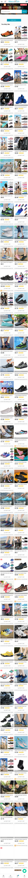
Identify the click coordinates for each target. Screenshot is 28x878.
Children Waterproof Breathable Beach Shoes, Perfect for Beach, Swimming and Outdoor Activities (21, 684)
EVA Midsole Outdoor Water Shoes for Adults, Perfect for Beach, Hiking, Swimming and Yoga (21, 240)
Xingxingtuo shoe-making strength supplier (7, 468)
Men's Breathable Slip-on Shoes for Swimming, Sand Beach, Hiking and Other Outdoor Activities (7, 551)
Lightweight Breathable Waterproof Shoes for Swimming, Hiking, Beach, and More (7, 329)
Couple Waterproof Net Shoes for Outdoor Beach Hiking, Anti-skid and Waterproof (21, 395)
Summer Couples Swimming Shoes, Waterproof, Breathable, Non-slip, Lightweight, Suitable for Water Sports (21, 728)
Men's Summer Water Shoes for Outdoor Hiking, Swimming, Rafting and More (7, 373)
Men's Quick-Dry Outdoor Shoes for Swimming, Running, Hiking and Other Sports (21, 551)
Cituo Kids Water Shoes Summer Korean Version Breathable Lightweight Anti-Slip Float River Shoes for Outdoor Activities (21, 706)
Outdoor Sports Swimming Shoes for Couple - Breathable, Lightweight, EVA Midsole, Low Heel (21, 329)
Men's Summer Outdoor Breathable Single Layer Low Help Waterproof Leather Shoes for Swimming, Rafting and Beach (7, 706)
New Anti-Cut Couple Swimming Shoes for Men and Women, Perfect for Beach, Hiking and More (21, 306)
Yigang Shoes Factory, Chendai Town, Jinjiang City (21, 801)
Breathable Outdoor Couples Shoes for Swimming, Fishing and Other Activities (7, 772)
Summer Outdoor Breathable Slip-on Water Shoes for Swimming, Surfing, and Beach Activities (21, 462)
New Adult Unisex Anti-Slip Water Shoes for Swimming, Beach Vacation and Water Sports (7, 573)
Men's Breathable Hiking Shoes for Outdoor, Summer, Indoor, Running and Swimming (21, 617)
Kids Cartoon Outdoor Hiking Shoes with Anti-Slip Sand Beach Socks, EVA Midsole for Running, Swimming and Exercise (7, 684)
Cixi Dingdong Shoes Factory (20, 224)
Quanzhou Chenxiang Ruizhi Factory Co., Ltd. (7, 46)
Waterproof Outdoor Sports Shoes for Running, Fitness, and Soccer (21, 839)
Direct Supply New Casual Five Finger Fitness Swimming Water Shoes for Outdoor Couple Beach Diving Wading (7, 129)
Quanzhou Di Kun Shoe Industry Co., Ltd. (7, 801)
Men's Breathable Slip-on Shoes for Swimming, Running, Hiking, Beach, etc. (21, 284)
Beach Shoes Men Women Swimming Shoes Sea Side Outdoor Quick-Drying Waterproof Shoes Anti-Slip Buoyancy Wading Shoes (7, 617)
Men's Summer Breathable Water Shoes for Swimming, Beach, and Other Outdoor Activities (7, 484)
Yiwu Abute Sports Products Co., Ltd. (21, 779)
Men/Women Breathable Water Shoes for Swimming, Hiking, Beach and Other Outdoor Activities (21, 218)
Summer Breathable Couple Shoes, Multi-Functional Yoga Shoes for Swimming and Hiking (7, 417)
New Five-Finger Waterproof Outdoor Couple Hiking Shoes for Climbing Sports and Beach (7, 240)
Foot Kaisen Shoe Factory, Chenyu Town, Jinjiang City (7, 446)
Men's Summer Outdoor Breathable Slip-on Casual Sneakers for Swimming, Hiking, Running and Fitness (21, 195)
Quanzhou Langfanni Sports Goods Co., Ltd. (21, 845)
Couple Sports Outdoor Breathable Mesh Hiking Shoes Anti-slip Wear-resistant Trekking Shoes (21, 595)
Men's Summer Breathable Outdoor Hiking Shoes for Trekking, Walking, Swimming (7, 728)
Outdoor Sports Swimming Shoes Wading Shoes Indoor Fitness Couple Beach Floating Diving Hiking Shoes (7, 40)
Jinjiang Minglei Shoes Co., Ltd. (21, 579)
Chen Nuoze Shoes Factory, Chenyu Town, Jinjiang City (21, 91)
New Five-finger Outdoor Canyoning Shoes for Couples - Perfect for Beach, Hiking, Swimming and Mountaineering (7, 195)
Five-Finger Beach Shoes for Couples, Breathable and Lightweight (21, 817)
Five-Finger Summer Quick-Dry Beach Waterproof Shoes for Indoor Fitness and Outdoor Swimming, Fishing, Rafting (21, 861)
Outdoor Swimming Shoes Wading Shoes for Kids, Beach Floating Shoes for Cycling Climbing (21, 107)
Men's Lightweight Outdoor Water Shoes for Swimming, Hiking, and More (21, 262)
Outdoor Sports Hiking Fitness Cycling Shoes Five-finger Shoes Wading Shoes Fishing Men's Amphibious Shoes (21, 662)
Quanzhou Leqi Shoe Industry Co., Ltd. (21, 202)
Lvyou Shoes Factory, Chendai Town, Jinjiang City (7, 512)
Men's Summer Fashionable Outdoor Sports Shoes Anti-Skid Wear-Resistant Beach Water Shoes (21, 639)
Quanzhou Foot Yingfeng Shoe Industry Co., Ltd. (7, 68)
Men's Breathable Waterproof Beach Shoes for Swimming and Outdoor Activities (21, 506)
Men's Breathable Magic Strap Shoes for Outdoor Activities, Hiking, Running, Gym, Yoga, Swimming (7, 750)
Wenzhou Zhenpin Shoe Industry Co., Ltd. (21, 646)
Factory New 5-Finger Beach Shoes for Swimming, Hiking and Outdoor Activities (7, 306)
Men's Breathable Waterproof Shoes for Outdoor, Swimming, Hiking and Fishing (7, 506)
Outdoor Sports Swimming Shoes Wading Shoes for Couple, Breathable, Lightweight (21, 417)
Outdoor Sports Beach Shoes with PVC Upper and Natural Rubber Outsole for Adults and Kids (7, 861)
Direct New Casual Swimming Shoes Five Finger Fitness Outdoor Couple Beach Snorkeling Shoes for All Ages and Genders (21, 373)
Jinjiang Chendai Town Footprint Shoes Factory (21, 401)
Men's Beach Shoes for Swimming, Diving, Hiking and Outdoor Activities (21, 84)
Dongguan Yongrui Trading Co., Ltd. (21, 446)
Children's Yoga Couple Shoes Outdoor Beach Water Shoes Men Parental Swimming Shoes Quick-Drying (21, 151)
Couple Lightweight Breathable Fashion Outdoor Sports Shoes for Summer (21, 795)
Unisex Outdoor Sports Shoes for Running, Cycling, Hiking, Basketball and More (21, 772)
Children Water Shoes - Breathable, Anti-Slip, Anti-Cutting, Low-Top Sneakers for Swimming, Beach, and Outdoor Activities (7, 218)
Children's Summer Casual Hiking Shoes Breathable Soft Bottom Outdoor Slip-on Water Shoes (7, 662)
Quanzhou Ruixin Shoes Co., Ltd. (7, 357)
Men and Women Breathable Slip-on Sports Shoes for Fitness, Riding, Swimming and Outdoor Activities (7, 817)
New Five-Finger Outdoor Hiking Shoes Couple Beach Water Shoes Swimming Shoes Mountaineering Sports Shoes (7, 62)
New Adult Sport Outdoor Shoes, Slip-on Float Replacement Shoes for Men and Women (7, 462)
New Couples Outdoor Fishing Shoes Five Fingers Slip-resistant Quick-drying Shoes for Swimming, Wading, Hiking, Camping (21, 484)
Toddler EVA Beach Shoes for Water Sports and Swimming (7, 395)
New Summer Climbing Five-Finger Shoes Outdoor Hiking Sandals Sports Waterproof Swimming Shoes (7, 528)
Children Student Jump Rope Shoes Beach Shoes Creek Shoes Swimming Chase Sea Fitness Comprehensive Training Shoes (7, 639)
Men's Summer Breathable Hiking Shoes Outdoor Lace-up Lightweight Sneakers (7, 795)
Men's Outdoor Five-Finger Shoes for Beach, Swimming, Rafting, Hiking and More (7, 262)
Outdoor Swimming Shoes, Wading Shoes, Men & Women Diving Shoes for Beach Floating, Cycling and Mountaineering (21, 62)
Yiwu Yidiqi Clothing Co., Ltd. (6, 401)
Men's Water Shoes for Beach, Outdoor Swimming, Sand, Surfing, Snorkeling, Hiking (7, 173)
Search (24, 11)
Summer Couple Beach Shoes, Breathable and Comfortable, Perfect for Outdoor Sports (7, 440)
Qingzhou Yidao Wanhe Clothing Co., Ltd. (7, 290)
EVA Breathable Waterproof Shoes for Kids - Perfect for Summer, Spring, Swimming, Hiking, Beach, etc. (7, 595)
